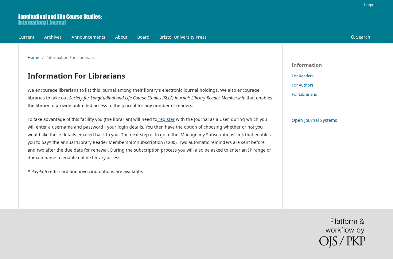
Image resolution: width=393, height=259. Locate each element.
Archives (53, 37)
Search (362, 37)
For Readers (302, 76)
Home (33, 57)
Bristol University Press (183, 37)
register (166, 119)
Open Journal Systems (314, 120)
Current (26, 37)
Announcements (88, 37)
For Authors (302, 85)
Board (143, 37)
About (121, 37)
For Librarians (304, 94)
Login (369, 4)
